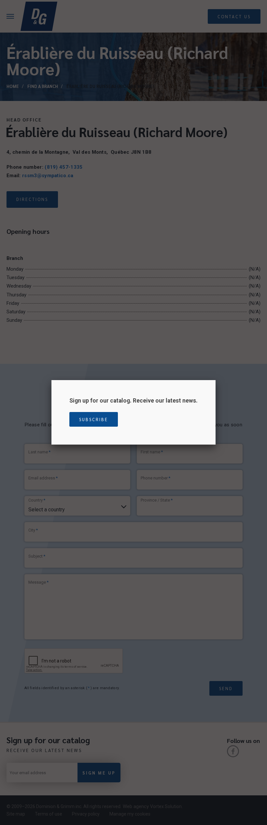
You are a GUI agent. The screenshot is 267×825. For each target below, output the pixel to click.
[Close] (215, 380)
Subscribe (93, 419)
